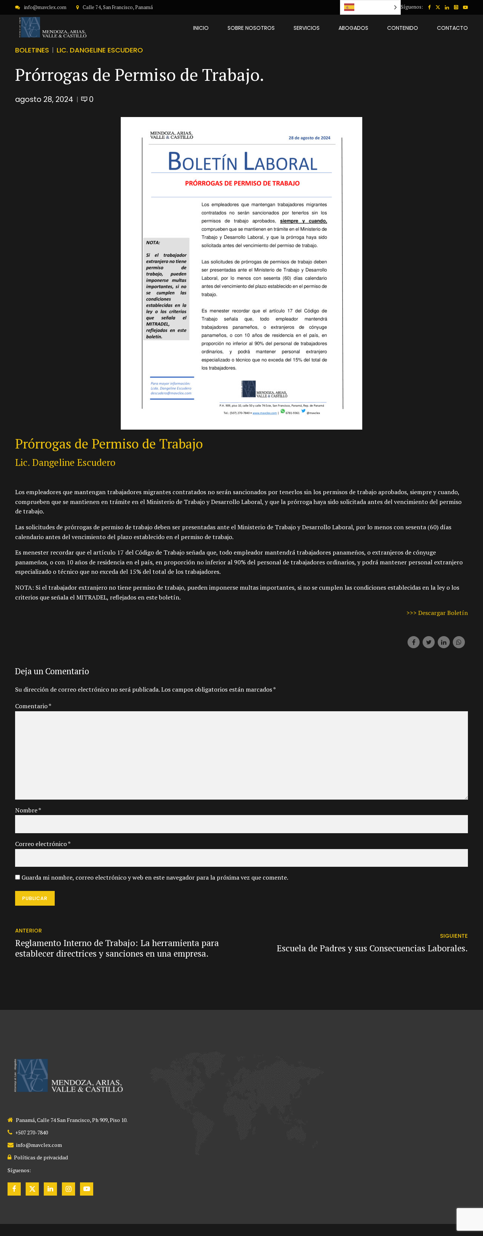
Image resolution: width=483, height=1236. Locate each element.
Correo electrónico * (43, 844)
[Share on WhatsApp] (459, 642)
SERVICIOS (307, 28)
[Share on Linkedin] (444, 642)
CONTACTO (452, 28)
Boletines (32, 50)
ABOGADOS (353, 28)
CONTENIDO (402, 28)
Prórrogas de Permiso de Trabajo (109, 443)
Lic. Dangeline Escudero (100, 50)
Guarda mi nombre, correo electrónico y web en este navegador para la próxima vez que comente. (155, 877)
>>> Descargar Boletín (437, 613)
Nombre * (28, 810)
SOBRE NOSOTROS (251, 28)
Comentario (33, 706)
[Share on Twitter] (429, 642)
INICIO (201, 28)
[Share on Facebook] (414, 642)
